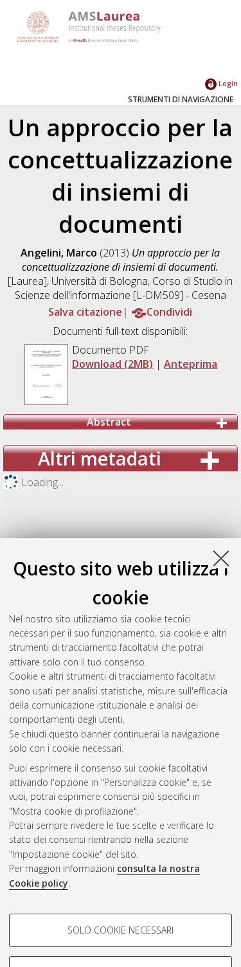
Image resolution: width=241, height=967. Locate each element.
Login (227, 83)
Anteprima (190, 364)
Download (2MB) (112, 364)
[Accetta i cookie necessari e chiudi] (221, 558)
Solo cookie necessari (120, 930)
